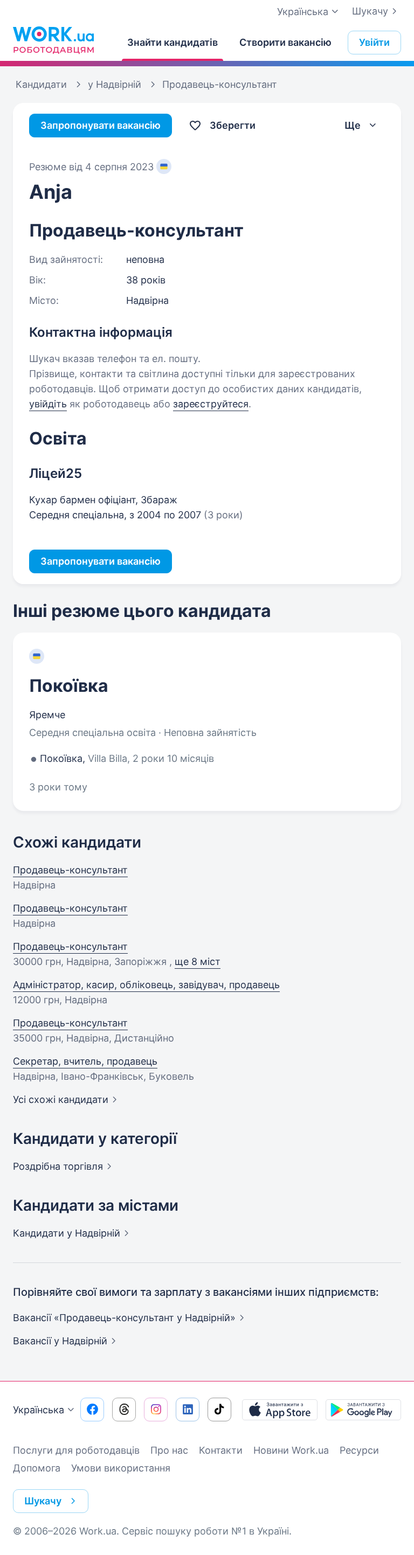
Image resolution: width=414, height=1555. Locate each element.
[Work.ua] (53, 40)
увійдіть (48, 403)
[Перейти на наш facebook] (92, 1409)
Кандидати (66, 1233)
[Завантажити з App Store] (280, 1409)
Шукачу (370, 11)
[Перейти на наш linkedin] (187, 1409)
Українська (38, 1409)
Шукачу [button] (42, 1501)
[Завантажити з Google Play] (363, 1409)
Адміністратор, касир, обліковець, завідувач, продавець (146, 984)
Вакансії (60, 1340)
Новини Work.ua (291, 1450)
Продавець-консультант (70, 870)
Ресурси (359, 1450)
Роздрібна (58, 1166)
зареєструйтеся (211, 403)
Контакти (221, 1450)
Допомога (36, 1468)
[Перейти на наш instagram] (156, 1409)
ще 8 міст (197, 961)
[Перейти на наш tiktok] (219, 1409)
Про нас (169, 1450)
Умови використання (120, 1468)
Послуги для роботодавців (76, 1450)
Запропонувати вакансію (100, 125)
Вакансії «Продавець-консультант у (124, 1317)
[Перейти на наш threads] (124, 1409)
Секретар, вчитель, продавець (85, 1061)
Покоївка (68, 685)
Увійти (374, 42)
